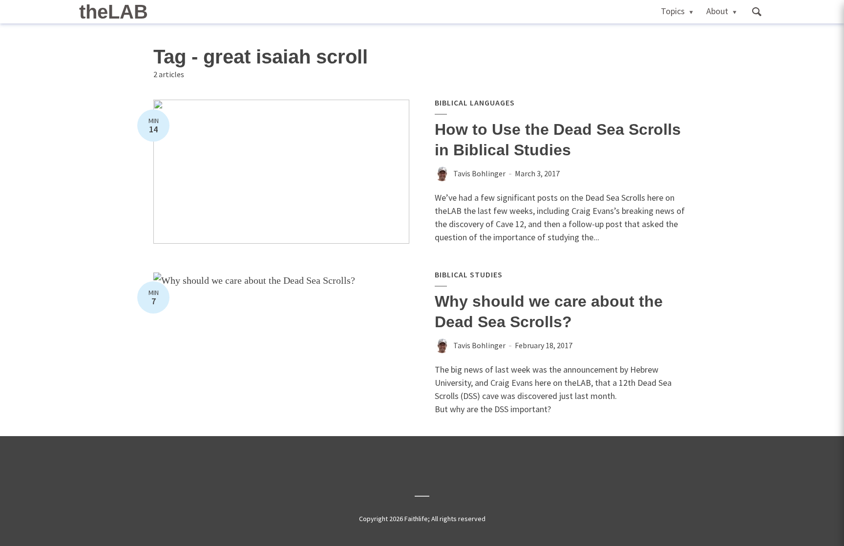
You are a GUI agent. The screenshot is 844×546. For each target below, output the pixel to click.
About (717, 11)
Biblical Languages (475, 102)
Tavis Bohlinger (479, 173)
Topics (673, 11)
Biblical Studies (469, 274)
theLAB (113, 11)
